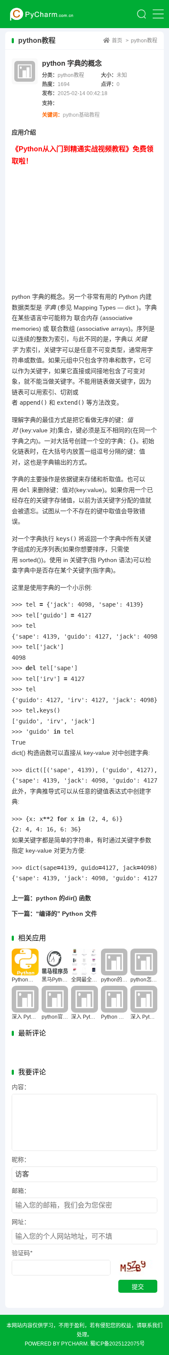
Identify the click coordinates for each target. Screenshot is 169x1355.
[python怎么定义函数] (143, 962)
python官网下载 (60, 1017)
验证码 (22, 1253)
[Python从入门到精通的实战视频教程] (25, 962)
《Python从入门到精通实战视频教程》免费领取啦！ (82, 155)
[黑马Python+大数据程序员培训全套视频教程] (55, 962)
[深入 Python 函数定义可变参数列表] (143, 999)
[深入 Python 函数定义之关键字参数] (84, 999)
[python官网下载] (55, 999)
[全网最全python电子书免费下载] (84, 962)
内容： (21, 1086)
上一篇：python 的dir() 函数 (51, 898)
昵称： (21, 1159)
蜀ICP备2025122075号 (117, 1344)
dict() (19, 752)
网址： (21, 1221)
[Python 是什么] (114, 999)
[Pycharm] (39, 14)
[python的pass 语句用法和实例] (114, 962)
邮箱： (21, 1190)
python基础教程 (81, 115)
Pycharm (74, 1344)
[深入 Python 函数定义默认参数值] (25, 999)
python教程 (144, 41)
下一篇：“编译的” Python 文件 (54, 913)
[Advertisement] (84, 227)
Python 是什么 (117, 1017)
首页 (117, 41)
